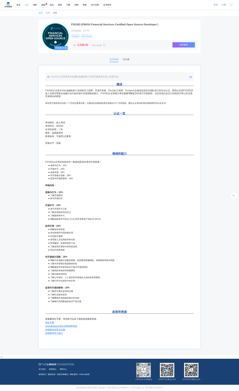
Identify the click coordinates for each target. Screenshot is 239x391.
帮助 (85, 5)
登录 (216, 5)
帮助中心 (63, 369)
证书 (48, 13)
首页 (18, 5)
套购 (43, 5)
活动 (52, 5)
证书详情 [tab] (114, 59)
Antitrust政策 (84, 374)
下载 (68, 5)
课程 (35, 5)
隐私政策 (51, 374)
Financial (75, 36)
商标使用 (73, 374)
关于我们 (42, 369)
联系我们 (52, 369)
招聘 (76, 5)
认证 (27, 5)
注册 (224, 5)
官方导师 (95, 5)
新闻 (60, 5)
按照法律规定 (62, 374)
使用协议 (42, 374)
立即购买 (183, 45)
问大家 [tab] (126, 59)
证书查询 (107, 5)
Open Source (87, 36)
